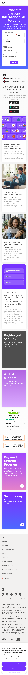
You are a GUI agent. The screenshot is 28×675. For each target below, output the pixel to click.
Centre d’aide (5, 545)
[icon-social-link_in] (7, 594)
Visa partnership (6, 557)
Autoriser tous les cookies (14, 664)
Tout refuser (14, 668)
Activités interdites (7, 573)
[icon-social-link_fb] (3, 594)
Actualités (4, 541)
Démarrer (14, 62)
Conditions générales (7, 565)
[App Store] (14, 102)
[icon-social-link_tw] (20, 594)
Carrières (4, 553)
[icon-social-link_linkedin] (16, 594)
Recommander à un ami (8, 549)
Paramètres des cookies (14, 672)
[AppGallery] (14, 111)
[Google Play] (14, 107)
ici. (8, 606)
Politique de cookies (7, 561)
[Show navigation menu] (25, 2)
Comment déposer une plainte (9, 569)
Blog (3, 537)
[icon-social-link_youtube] (11, 594)
